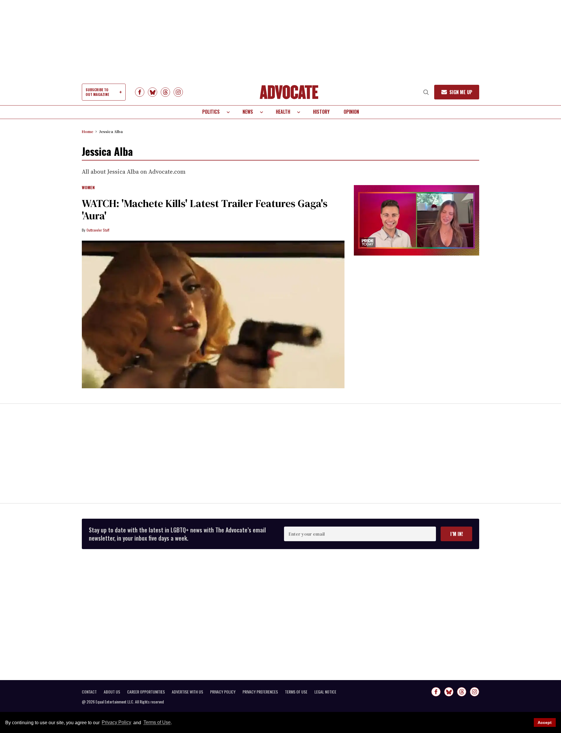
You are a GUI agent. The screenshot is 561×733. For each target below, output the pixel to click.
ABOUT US (112, 692)
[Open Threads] (165, 92)
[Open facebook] (139, 92)
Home (87, 131)
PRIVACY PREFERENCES (260, 692)
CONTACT (89, 692)
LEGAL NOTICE (325, 692)
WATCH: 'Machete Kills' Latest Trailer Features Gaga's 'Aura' (205, 209)
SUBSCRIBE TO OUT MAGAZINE (97, 92)
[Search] (426, 92)
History (321, 111)
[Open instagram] (178, 92)
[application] (416, 220)
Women (88, 187)
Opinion (351, 111)
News (248, 111)
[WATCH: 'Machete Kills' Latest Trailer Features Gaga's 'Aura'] (213, 315)
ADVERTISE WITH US (187, 692)
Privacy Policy (116, 722)
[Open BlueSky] (152, 92)
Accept (545, 722)
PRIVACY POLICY (223, 692)
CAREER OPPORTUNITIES (146, 692)
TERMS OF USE (296, 692)
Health (283, 111)
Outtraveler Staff (97, 229)
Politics (211, 111)
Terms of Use (156, 722)
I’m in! (456, 533)
